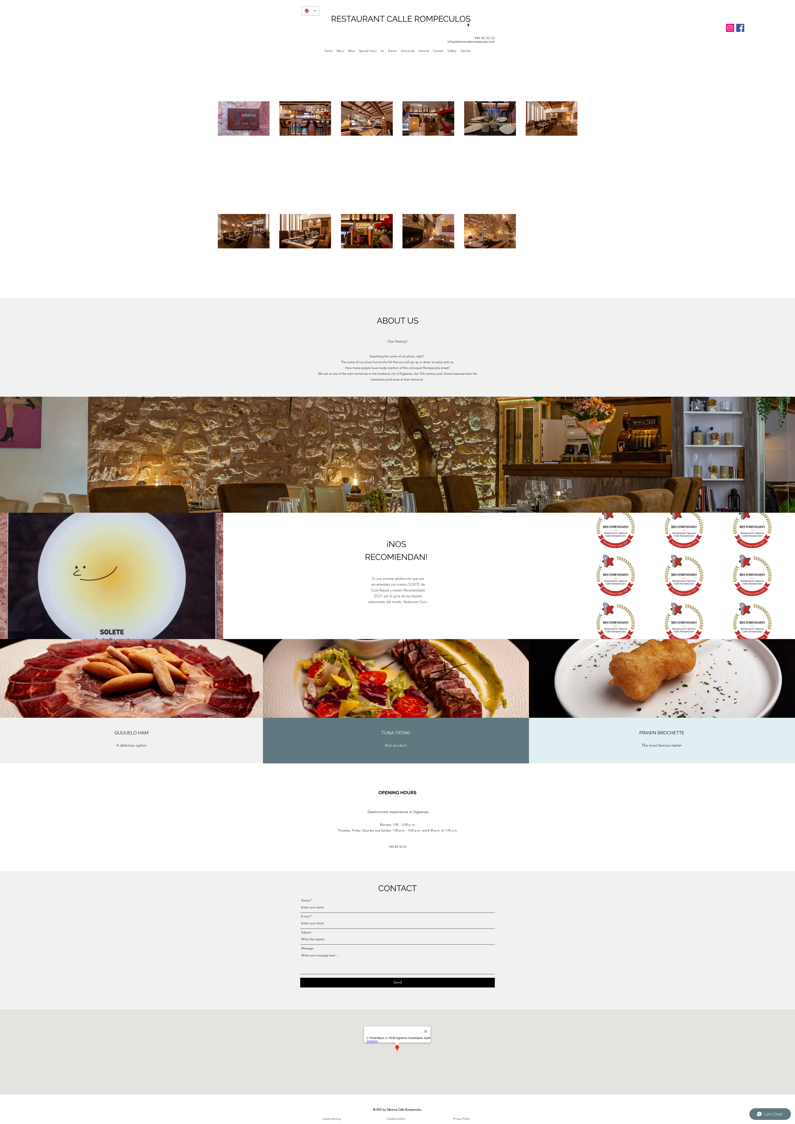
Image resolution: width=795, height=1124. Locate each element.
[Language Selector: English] (310, 11)
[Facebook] (740, 28)
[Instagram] (730, 28)
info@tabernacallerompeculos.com (471, 41)
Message (307, 948)
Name (305, 900)
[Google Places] (468, 25)
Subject (306, 932)
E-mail (305, 916)
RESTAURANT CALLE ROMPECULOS (401, 19)
